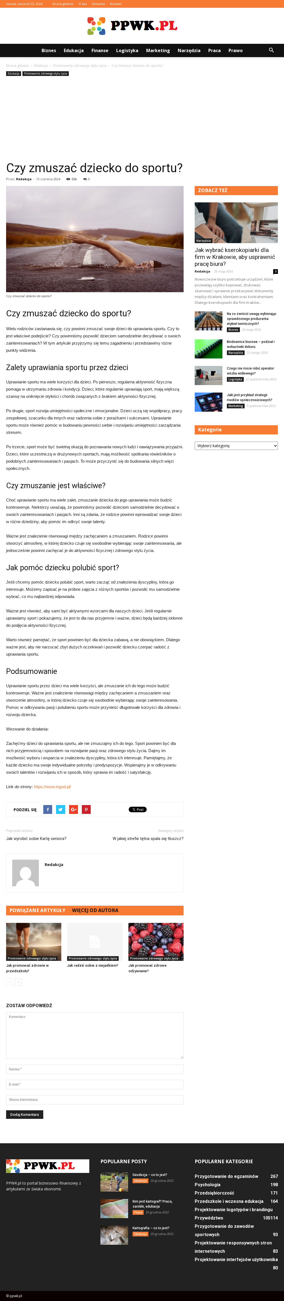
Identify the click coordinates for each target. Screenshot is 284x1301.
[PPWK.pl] (142, 26)
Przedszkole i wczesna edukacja (229, 1201)
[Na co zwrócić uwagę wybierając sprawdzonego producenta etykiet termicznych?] (208, 320)
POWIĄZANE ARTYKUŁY (37, 910)
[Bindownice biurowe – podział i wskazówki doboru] (208, 348)
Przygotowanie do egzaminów (226, 1176)
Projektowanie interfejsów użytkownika (236, 1259)
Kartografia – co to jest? (151, 1228)
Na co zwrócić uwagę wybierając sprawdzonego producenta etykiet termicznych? (252, 319)
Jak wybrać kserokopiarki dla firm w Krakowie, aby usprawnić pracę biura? (235, 257)
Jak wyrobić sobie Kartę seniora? (36, 838)
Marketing (158, 50)
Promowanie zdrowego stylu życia (45, 73)
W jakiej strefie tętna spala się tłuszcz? (148, 838)
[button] (271, 50)
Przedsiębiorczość (214, 1193)
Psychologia (207, 1184)
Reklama (98, 4)
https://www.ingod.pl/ (52, 786)
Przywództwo (209, 1218)
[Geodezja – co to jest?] (114, 1181)
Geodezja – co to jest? (150, 1175)
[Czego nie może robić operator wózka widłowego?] (208, 375)
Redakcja (24, 179)
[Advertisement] (142, 119)
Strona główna (62, 4)
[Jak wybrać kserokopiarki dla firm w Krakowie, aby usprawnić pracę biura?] (236, 222)
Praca (214, 50)
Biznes (49, 50)
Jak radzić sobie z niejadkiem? (92, 965)
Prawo (236, 50)
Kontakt (115, 4)
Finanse (100, 50)
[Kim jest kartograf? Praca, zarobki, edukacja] (114, 1208)
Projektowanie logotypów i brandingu (234, 1209)
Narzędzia (189, 50)
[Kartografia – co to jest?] (114, 1235)
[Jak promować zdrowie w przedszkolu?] (33, 942)
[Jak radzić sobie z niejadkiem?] (94, 942)
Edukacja (74, 50)
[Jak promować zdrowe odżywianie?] (156, 942)
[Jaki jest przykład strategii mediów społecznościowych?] (208, 402)
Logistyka (127, 50)
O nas (82, 4)
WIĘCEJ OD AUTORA (95, 910)
